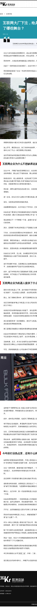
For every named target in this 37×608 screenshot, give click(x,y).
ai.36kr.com (8, 593)
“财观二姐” (22, 553)
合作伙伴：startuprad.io (5, 591)
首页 (1, 14)
